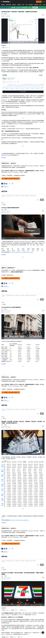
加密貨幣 (19, 4)
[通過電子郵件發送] (12, 183)
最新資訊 (3, 4)
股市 (23, 4)
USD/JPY (8, 614)
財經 (40, 4)
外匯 (26, 4)
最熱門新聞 (8, 4)
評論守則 (2, 202)
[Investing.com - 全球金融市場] (7, 1)
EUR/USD (20, 614)
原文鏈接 (3, 157)
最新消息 (14, 4)
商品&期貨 (31, 4)
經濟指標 (36, 4)
